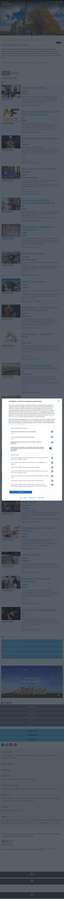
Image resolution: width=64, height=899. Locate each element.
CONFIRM (21, 492)
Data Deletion (23, 497)
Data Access (32, 497)
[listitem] (32, 428)
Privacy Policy (40, 497)
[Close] (59, 401)
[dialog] (32, 449)
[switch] (51, 432)
